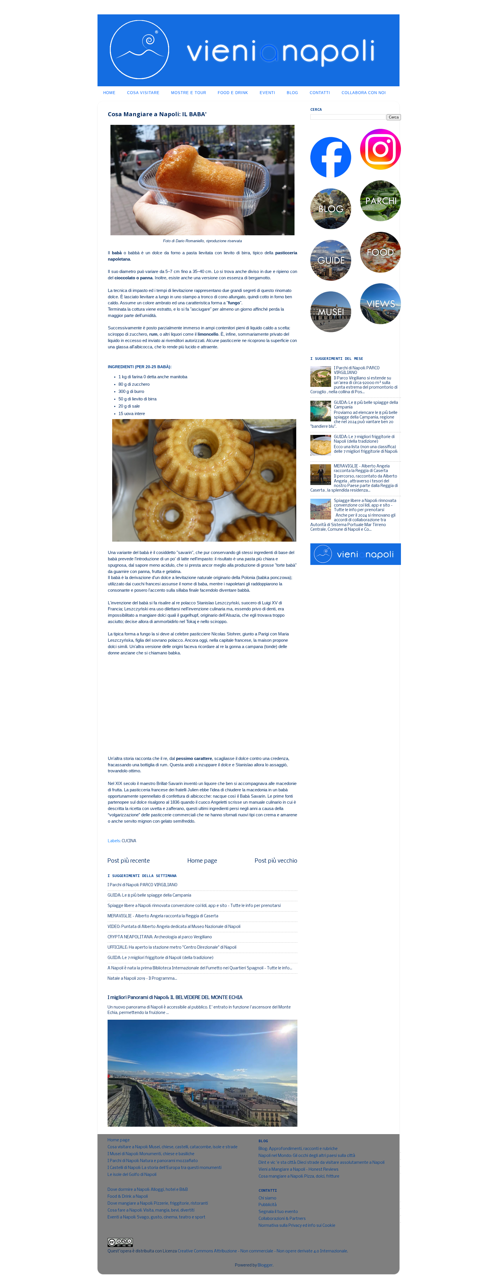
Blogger (265, 1265)
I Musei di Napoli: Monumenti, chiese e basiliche (151, 1154)
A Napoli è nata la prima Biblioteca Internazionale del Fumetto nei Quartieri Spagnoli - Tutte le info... (200, 968)
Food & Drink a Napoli (128, 1197)
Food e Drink (233, 93)
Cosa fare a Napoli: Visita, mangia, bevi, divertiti (151, 1210)
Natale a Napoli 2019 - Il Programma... (142, 979)
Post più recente (129, 861)
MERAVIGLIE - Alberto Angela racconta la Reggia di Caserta (163, 916)
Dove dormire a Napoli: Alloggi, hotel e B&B (148, 1190)
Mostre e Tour (188, 93)
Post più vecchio (276, 861)
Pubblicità (268, 1205)
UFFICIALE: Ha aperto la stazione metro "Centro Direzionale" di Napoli (172, 947)
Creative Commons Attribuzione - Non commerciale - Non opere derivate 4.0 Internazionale (262, 1251)
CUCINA (129, 841)
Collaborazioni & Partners (282, 1219)
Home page (202, 861)
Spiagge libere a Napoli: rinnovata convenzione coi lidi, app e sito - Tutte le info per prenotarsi (194, 906)
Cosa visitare (143, 93)
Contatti (320, 93)
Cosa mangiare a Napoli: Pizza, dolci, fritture (299, 1176)
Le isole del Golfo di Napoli (132, 1175)
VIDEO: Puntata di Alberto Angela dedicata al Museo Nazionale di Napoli (174, 927)
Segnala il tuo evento (278, 1212)
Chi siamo (267, 1198)
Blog (292, 93)
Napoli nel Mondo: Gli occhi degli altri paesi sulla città (307, 1156)
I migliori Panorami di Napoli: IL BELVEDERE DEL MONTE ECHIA (175, 997)
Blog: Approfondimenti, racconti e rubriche (298, 1149)
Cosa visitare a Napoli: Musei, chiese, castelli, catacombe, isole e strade (173, 1147)
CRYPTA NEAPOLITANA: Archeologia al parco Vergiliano (160, 937)
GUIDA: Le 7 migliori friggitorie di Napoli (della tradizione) (161, 958)
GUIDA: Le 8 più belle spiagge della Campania (149, 895)
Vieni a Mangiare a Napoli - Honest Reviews (299, 1170)
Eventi (267, 93)
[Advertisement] (202, 702)
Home (109, 93)
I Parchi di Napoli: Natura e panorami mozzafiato (153, 1161)
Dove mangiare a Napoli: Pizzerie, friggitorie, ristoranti (158, 1203)
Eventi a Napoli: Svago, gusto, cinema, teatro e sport (156, 1217)
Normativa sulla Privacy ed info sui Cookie (297, 1226)
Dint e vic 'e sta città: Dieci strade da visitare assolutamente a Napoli (322, 1163)
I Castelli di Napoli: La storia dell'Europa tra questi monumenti (164, 1168)
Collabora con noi (364, 93)
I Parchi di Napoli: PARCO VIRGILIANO (142, 885)
